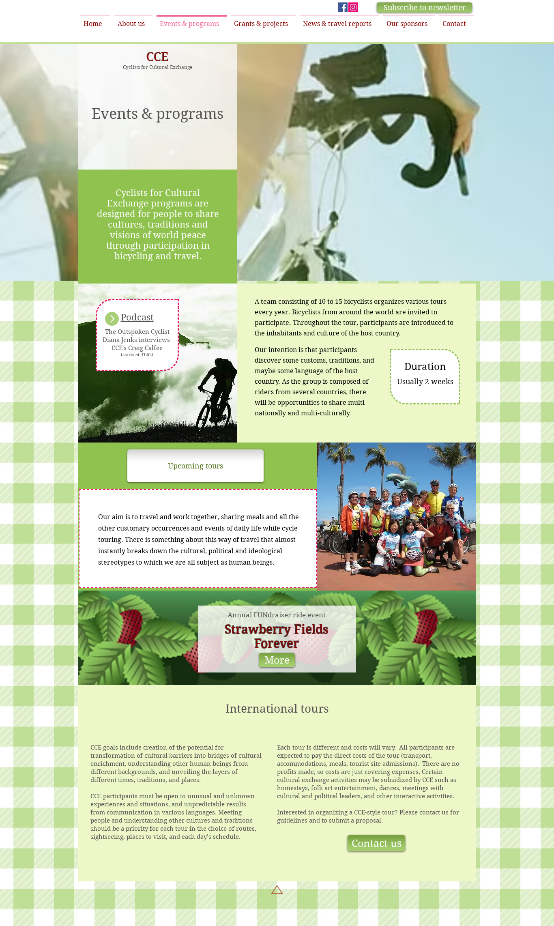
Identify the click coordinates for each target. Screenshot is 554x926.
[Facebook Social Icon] (343, 7)
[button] (424, 7)
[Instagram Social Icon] (353, 7)
